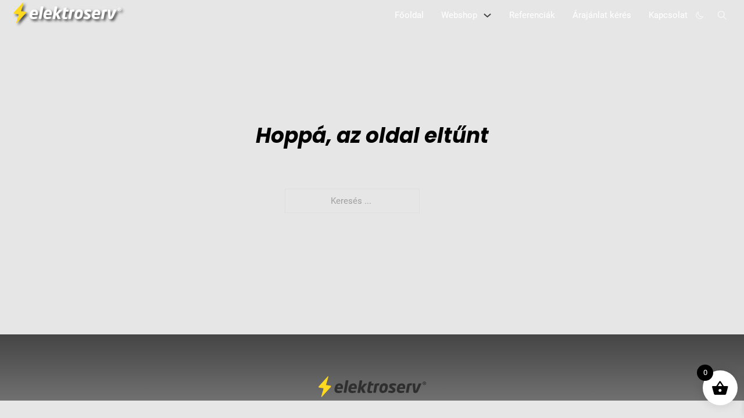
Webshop (459, 15)
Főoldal (409, 15)
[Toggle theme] (700, 15)
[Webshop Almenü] (487, 15)
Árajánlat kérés (602, 15)
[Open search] (722, 15)
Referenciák (532, 15)
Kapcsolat (668, 15)
